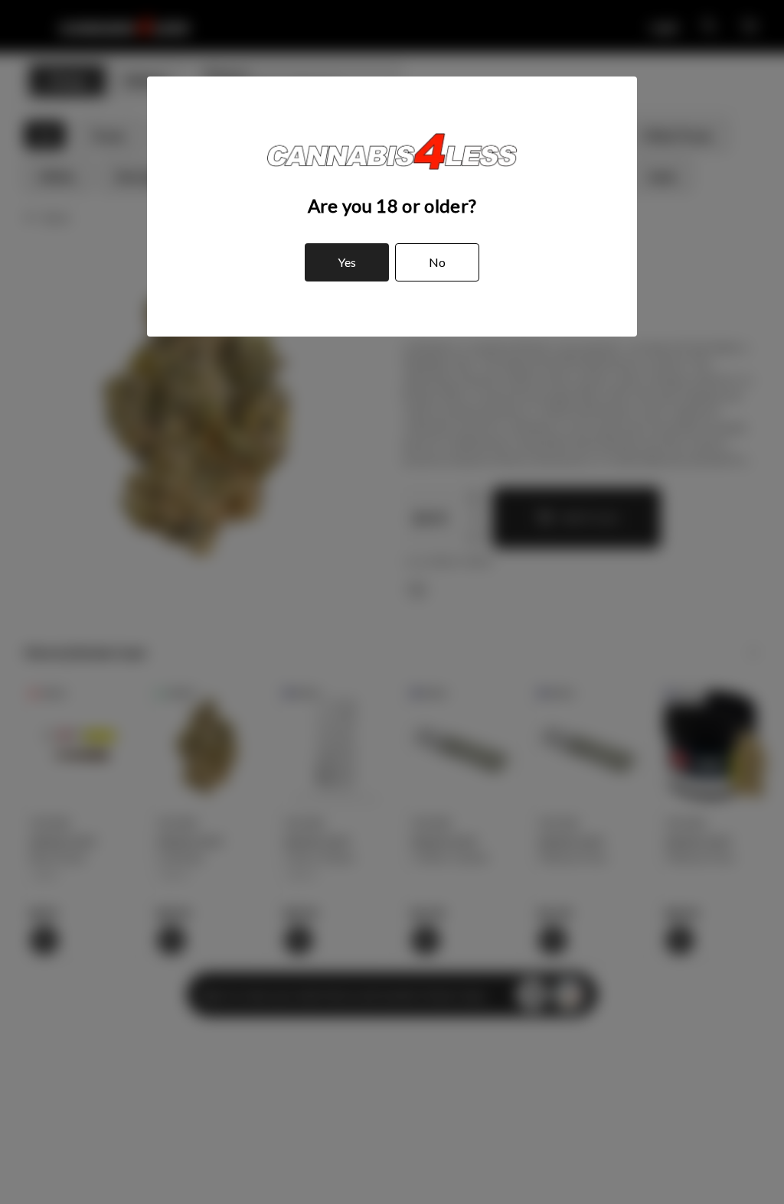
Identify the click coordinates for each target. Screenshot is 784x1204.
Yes (347, 262)
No (437, 262)
